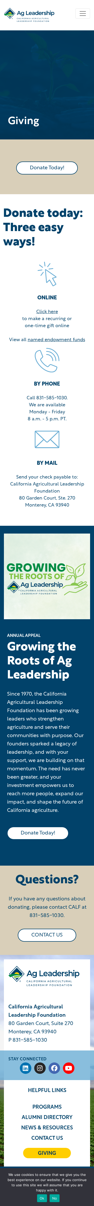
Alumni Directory (47, 1117)
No (54, 1198)
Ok (42, 1198)
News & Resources (47, 1128)
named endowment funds (56, 340)
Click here (47, 312)
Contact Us (47, 1138)
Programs (47, 1107)
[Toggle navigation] (82, 13)
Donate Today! (47, 168)
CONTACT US (47, 935)
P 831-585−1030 (27, 1040)
